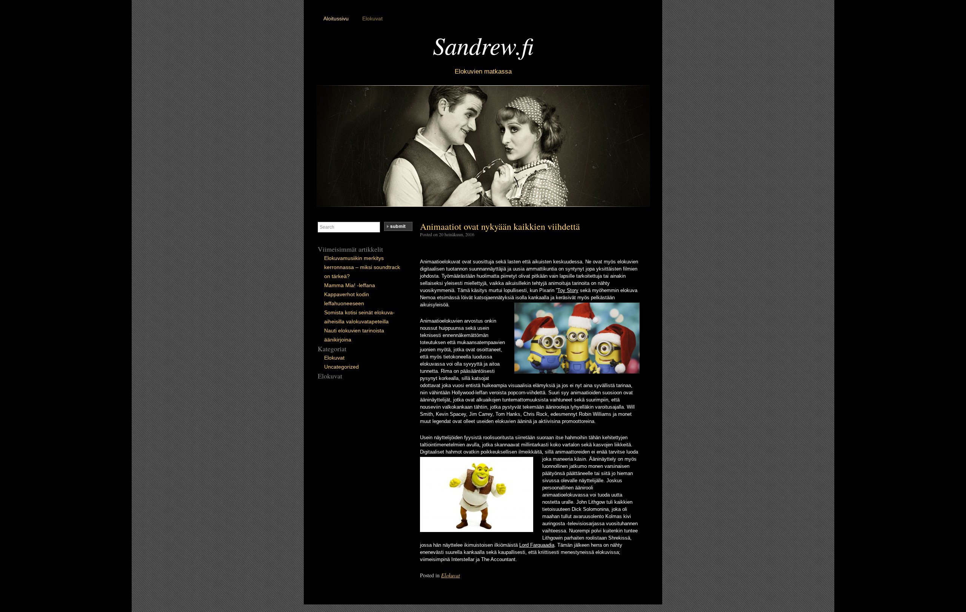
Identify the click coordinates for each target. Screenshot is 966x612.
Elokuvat (372, 18)
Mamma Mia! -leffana (349, 285)
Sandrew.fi (483, 45)
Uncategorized (341, 367)
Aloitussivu (336, 18)
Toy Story (567, 290)
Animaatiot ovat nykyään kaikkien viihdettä (500, 226)
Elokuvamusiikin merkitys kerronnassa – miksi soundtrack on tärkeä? (362, 267)
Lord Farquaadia (536, 545)
